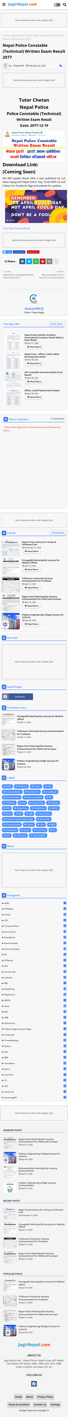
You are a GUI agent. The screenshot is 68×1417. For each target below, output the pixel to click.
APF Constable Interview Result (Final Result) (43, 373)
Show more (56, 323)
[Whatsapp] (36, 261)
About (29, 1396)
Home (6, 35)
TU (54, 830)
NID (20, 813)
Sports (27, 830)
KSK (23, 802)
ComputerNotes (13, 791)
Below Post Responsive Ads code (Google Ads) (34, 240)
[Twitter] (29, 261)
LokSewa (54, 802)
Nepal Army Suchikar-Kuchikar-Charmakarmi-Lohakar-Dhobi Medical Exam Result (44, 337)
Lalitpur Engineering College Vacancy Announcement (37, 1184)
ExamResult (19, 252)
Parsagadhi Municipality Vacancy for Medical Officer (41, 561)
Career (37, 786)
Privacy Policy (45, 1396)
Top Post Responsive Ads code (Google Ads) (34, 80)
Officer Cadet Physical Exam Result (42, 390)
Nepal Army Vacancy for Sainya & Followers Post (39, 543)
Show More (58, 532)
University (21, 835)
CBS (49, 786)
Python (30, 824)
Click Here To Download (16, 228)
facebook (20, 696)
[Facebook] (22, 261)
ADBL (8, 786)
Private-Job (45, 819)
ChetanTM (32, 309)
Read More (35, 346)
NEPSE (55, 808)
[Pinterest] (43, 261)
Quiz (42, 824)
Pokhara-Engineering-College (19, 819)
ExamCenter (33, 791)
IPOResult (10, 802)
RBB (53, 824)
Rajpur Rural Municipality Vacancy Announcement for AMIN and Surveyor (42, 597)
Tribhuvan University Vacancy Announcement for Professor (37, 579)
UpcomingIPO (39, 835)
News (8, 813)
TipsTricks (41, 830)
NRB (31, 813)
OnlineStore (44, 813)
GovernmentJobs (34, 797)
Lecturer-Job (37, 802)
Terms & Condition (19, 1404)
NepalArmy (22, 808)
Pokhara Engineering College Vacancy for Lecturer (43, 616)
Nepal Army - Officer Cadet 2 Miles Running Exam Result (41, 355)
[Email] (49, 261)
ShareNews (11, 830)
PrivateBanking (13, 824)
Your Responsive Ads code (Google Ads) (34, 20)
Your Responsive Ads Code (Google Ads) (34, 661)
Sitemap (55, 1404)
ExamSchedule (13, 797)
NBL (8, 808)
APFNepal (22, 786)
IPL (50, 797)
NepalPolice (17, 35)
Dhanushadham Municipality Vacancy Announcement (37, 1169)
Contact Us (40, 1404)
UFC (8, 835)
